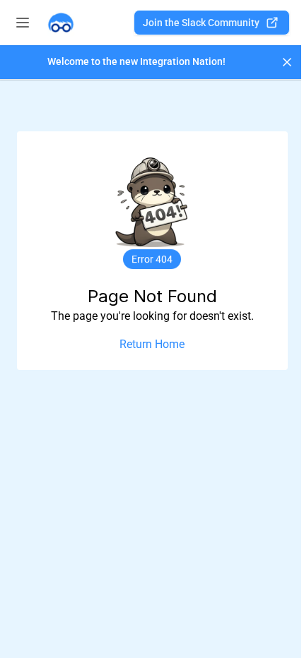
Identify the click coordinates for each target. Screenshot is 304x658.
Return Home (152, 344)
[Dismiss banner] (287, 62)
